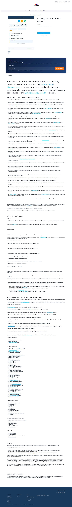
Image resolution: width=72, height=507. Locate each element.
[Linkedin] (64, 492)
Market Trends (48, 118)
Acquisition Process (28, 309)
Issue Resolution (49, 312)
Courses (16, 7)
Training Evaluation (13, 104)
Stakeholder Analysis (13, 342)
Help (44, 7)
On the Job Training (45, 140)
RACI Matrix (25, 287)
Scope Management (11, 319)
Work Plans (29, 205)
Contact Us (55, 7)
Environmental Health (35, 93)
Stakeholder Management (14, 395)
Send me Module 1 (59, 68)
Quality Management (13, 377)
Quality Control (10, 148)
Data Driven (14, 224)
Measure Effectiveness (45, 104)
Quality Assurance (11, 123)
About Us (49, 7)
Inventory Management (58, 112)
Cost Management (11, 307)
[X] (56, 492)
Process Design (43, 237)
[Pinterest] (62, 492)
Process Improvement (14, 380)
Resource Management (16, 384)
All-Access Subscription (26, 7)
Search (56, 1)
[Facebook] (58, 492)
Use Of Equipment (48, 108)
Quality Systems (52, 129)
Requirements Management (14, 351)
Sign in (60, 1)
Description (10, 75)
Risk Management (13, 386)
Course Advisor (37, 7)
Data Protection (21, 290)
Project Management (25, 302)
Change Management (30, 159)
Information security (34, 190)
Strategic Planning (23, 159)
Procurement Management (14, 392)
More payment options (44, 35)
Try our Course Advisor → (42, 10)
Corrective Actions (22, 319)
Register (65, 1)
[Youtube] (60, 492)
